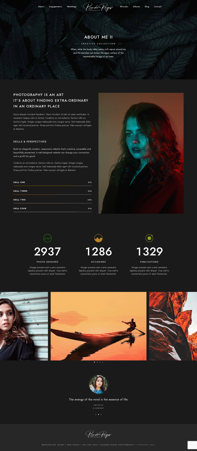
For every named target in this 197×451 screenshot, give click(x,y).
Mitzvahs (124, 6)
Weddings (71, 6)
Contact (158, 6)
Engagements (55, 6)
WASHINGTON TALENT (53, 445)
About (41, 6)
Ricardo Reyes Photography (118, 445)
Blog (147, 6)
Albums (136, 6)
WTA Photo (74, 445)
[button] (94, 362)
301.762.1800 (90, 445)
